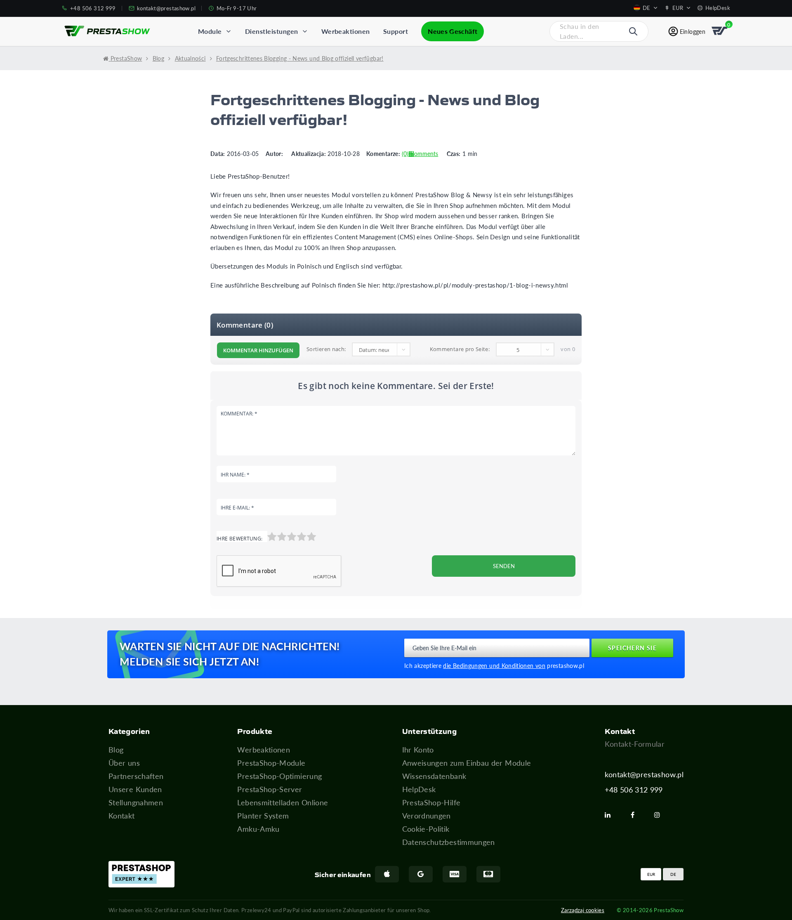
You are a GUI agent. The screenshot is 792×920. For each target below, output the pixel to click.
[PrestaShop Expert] (141, 874)
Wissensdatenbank (434, 776)
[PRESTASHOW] (107, 31)
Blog (115, 750)
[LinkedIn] (611, 815)
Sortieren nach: (326, 349)
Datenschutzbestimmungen (448, 842)
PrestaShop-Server (269, 789)
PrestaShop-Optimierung (279, 776)
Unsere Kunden (135, 789)
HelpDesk (419, 789)
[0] (720, 31)
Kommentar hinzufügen (258, 350)
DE (673, 874)
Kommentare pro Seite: (460, 349)
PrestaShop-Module (271, 763)
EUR (651, 874)
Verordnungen (426, 816)
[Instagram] (660, 815)
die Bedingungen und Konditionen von (494, 666)
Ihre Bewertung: (239, 538)
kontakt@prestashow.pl (644, 774)
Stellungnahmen (135, 802)
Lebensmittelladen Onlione (282, 802)
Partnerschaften (135, 776)
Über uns (124, 763)
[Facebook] (636, 815)
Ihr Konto (418, 750)
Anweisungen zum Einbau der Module (466, 763)
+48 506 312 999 (633, 790)
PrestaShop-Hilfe (431, 802)
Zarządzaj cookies (582, 909)
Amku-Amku (258, 829)
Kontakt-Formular (635, 744)
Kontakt (121, 816)
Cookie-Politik (426, 829)
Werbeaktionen (263, 750)
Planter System (263, 816)
